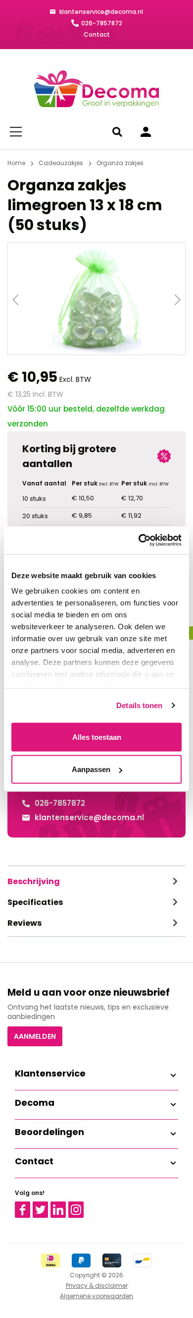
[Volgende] (177, 299)
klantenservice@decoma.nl (100, 11)
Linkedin (64, 1206)
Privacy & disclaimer (97, 1285)
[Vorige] (15, 299)
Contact (97, 34)
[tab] (94, 881)
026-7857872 (101, 23)
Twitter (45, 1206)
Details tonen (139, 705)
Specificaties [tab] (35, 902)
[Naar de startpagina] (96, 88)
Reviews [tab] (24, 923)
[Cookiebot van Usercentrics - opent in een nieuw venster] (139, 540)
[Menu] (17, 131)
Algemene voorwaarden (96, 1296)
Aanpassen (91, 769)
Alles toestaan (96, 736)
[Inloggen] (145, 131)
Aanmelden (35, 1036)
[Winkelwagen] (176, 131)
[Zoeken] (119, 132)
